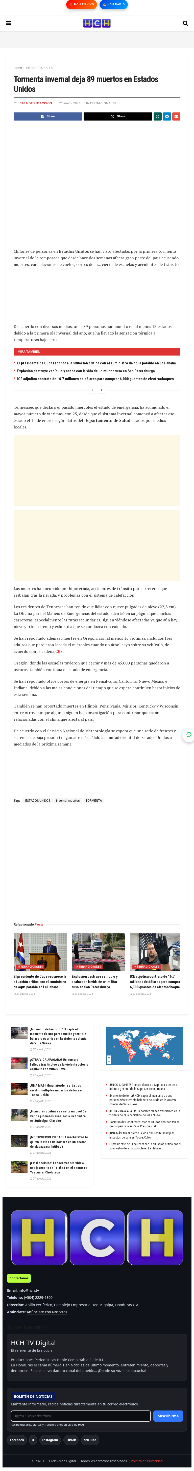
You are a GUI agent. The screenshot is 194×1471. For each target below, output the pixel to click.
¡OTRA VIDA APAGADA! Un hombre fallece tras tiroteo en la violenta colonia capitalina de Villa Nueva (59, 1064)
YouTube (90, 1440)
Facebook (17, 1440)
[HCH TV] (97, 1237)
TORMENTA (94, 800)
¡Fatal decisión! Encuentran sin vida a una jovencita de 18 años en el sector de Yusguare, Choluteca (58, 1167)
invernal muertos (68, 800)
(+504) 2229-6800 (38, 1297)
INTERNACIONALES (39, 68)
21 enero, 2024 (69, 103)
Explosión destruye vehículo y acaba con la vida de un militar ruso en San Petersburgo (86, 371)
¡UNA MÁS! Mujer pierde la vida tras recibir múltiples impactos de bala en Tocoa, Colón (56, 1090)
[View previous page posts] (92, 390)
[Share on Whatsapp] (158, 116)
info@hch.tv (29, 1290)
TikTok (71, 1440)
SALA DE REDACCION (35, 103)
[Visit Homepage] (97, 23)
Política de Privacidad (147, 1461)
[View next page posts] (101, 390)
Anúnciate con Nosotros (47, 1311)
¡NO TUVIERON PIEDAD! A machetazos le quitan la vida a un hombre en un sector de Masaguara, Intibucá (59, 1141)
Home (18, 68)
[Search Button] (185, 23)
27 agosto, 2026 (25, 993)
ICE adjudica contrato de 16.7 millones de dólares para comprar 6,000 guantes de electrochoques (95, 379)
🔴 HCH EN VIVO (81, 4)
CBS (59, 651)
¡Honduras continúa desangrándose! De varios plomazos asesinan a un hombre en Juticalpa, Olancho (58, 1115)
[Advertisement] (97, 38)
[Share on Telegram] (167, 116)
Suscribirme (168, 1416)
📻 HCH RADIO (114, 4)
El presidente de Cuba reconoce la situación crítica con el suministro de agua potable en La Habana (96, 363)
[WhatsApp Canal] (189, 735)
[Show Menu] (8, 23)
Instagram (50, 1440)
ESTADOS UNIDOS (37, 800)
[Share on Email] (176, 116)
